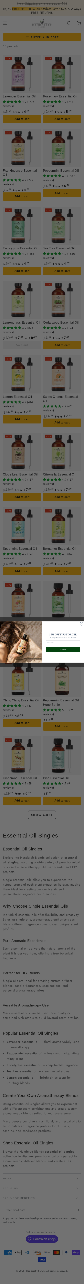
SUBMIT (63, 649)
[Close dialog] (81, 623)
